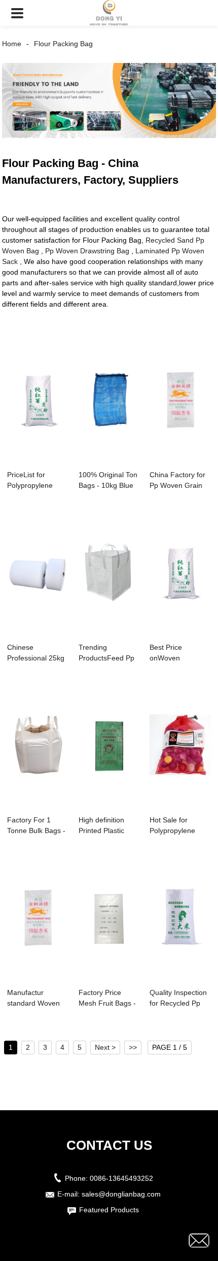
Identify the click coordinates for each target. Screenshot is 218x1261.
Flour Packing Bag (63, 44)
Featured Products (109, 1210)
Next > (105, 1047)
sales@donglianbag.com (121, 1194)
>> (133, 1047)
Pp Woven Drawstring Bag (87, 251)
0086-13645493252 (121, 1178)
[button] (17, 13)
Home (11, 44)
